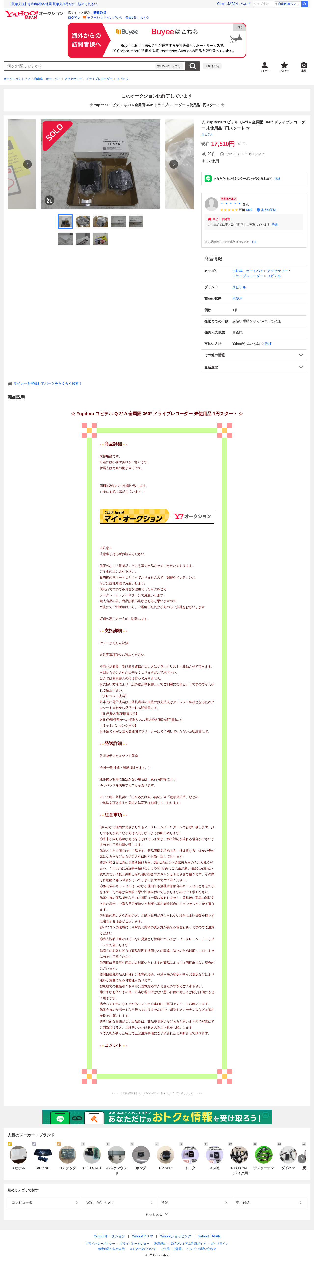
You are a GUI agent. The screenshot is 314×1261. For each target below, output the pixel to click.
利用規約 (160, 1243)
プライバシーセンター (134, 1243)
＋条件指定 (212, 66)
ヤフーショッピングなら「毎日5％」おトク (118, 17)
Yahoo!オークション (109, 1236)
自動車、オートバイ (47, 79)
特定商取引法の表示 (111, 1249)
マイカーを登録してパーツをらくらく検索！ (47, 383)
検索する (192, 66)
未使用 (237, 298)
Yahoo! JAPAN (227, 4)
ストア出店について (143, 1249)
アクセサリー (73, 79)
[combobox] (79, 66)
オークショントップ (17, 79)
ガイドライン (219, 1243)
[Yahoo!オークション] (34, 12)
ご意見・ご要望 (171, 1249)
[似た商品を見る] (49, 200)
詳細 (277, 178)
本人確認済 (268, 210)
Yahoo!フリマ (142, 1236)
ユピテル (122, 79)
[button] (253, 355)
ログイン (74, 17)
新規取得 (99, 12)
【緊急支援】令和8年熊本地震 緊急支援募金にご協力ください (53, 4)
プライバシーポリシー (100, 1243)
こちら (253, 242)
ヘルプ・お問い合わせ (201, 1249)
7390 (249, 210)
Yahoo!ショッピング (175, 1236)
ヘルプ (245, 4)
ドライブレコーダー (99, 79)
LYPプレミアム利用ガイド (188, 1243)
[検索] (304, 4)
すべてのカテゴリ (169, 66)
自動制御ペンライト (289, 4)
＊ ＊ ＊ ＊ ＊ (230, 204)
